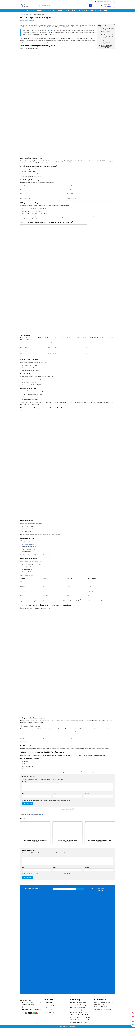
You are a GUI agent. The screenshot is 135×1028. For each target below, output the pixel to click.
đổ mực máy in (49, 30)
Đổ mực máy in (40, 10)
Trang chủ (22, 14)
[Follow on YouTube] (36, 1013)
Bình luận (24, 781)
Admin (33, 20)
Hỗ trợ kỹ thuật (90, 1)
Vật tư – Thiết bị (70, 10)
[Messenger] (133, 1025)
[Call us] (34, 1013)
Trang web (86, 793)
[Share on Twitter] (65, 809)
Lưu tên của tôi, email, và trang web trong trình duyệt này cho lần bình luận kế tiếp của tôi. (47, 800)
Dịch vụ (106, 10)
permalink (42, 814)
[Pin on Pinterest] (70, 809)
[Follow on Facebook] (26, 1013)
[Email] (133, 1017)
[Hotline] (133, 1013)
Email (54, 793)
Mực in (32, 10)
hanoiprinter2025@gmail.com (33, 1009)
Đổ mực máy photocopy (55, 10)
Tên (23, 793)
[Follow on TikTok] (29, 1013)
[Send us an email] (31, 1013)
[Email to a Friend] (67, 809)
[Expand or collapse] (113, 26)
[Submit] (90, 5)
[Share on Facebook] (62, 809)
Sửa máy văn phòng (95, 10)
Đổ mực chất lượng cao (28, 544)
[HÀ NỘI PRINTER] (28, 5)
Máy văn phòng (82, 10)
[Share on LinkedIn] (73, 809)
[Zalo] (133, 1021)
